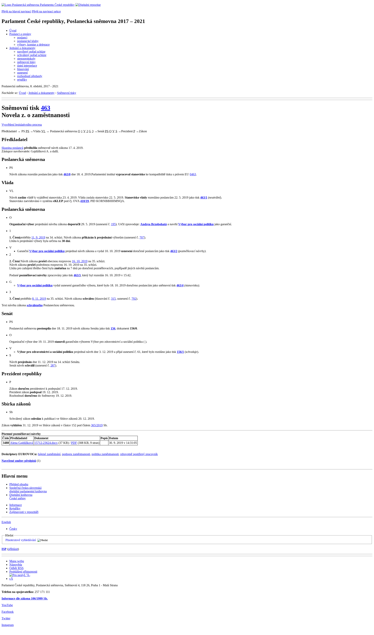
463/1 (203, 197)
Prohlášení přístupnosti (23, 571)
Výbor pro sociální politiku (196, 224)
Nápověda (15, 564)
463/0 (67, 174)
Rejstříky (14, 508)
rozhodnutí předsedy (29, 76)
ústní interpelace (27, 65)
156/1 (180, 351)
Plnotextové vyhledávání (20, 540)
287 (52, 365)
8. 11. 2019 (39, 298)
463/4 (179, 285)
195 (113, 224)
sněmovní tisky (26, 62)
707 (141, 237)
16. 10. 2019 (79, 261)
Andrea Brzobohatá (153, 224)
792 (133, 298)
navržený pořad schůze (31, 51)
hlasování (23, 69)
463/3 (77, 275)
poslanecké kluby (28, 41)
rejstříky (22, 79)
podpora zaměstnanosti (76, 454)
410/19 (84, 201)
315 (113, 298)
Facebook (8, 611)
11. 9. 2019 (38, 237)
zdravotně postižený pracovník (139, 454)
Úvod (12, 30)
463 (45, 107)
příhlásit (13, 549)
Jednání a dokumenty (22, 48)
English (6, 522)
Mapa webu (16, 561)
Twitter (6, 618)
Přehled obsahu (18, 484)
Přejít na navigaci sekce (46, 11)
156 (113, 328)
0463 (193, 174)
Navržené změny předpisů (19, 460)
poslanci (22, 37)
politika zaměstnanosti (105, 454)
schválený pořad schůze (31, 55)
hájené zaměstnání (49, 454)
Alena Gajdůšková (21, 442)
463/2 (173, 251)
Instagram (8, 625)
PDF (74, 442)
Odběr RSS (16, 568)
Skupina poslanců (12, 147)
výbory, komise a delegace (33, 44)
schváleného (35, 305)
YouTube (7, 605)
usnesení (22, 72)
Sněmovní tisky (66, 92)
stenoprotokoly (26, 58)
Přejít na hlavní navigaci (16, 11)
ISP (4, 549)
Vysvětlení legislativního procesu (22, 124)
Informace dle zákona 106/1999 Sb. (25, 598)
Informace (15, 505)
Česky (13, 528)
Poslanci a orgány (20, 34)
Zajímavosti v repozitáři (23, 512)
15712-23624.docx (46, 442)
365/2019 (97, 425)
